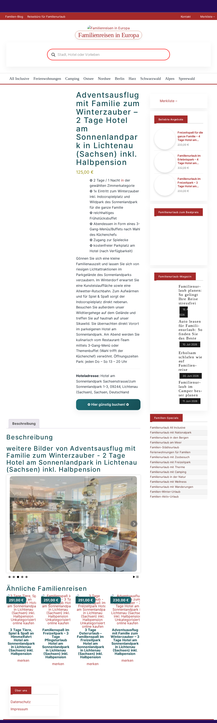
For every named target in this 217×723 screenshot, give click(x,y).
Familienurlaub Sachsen (33, 163)
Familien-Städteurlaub (164, 447)
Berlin (119, 78)
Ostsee (88, 78)
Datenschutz (21, 702)
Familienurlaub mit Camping (168, 472)
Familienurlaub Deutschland (37, 184)
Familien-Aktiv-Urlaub (164, 496)
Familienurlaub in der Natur (168, 476)
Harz (132, 78)
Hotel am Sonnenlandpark (35, 152)
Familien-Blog (14, 16)
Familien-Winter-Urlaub (33, 174)
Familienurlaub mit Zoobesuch (170, 457)
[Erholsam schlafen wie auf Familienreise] (164, 362)
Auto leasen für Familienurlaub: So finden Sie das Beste (191, 329)
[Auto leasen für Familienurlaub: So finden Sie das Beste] (164, 333)
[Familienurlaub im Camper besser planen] (164, 391)
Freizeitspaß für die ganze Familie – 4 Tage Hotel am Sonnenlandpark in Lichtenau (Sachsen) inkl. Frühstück (190, 136)
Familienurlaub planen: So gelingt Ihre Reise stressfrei (190, 294)
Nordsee (104, 78)
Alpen (169, 78)
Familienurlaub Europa (32, 195)
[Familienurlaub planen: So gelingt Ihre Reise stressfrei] (164, 298)
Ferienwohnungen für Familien (170, 452)
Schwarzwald (150, 78)
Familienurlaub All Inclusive (167, 427)
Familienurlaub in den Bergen (169, 437)
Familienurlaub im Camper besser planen (190, 388)
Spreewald (187, 78)
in (122, 180)
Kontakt (186, 16)
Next (134, 523)
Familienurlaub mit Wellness (168, 481)
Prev (13, 523)
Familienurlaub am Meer (166, 442)
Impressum (19, 709)
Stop (137, 577)
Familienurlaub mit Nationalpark (170, 432)
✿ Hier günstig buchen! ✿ (108, 404)
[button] (21, 661)
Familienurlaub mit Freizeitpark (170, 462)
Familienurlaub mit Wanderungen (171, 486)
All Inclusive (19, 78)
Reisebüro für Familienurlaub (46, 16)
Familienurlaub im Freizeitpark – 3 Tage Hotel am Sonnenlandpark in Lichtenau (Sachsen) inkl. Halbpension (190, 182)
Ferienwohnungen (47, 78)
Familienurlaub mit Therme (167, 467)
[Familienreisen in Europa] (3, 78)
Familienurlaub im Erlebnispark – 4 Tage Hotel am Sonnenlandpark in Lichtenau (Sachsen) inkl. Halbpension (190, 159)
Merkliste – (207, 16)
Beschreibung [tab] (24, 423)
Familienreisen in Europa (108, 34)
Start (134, 577)
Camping (72, 78)
